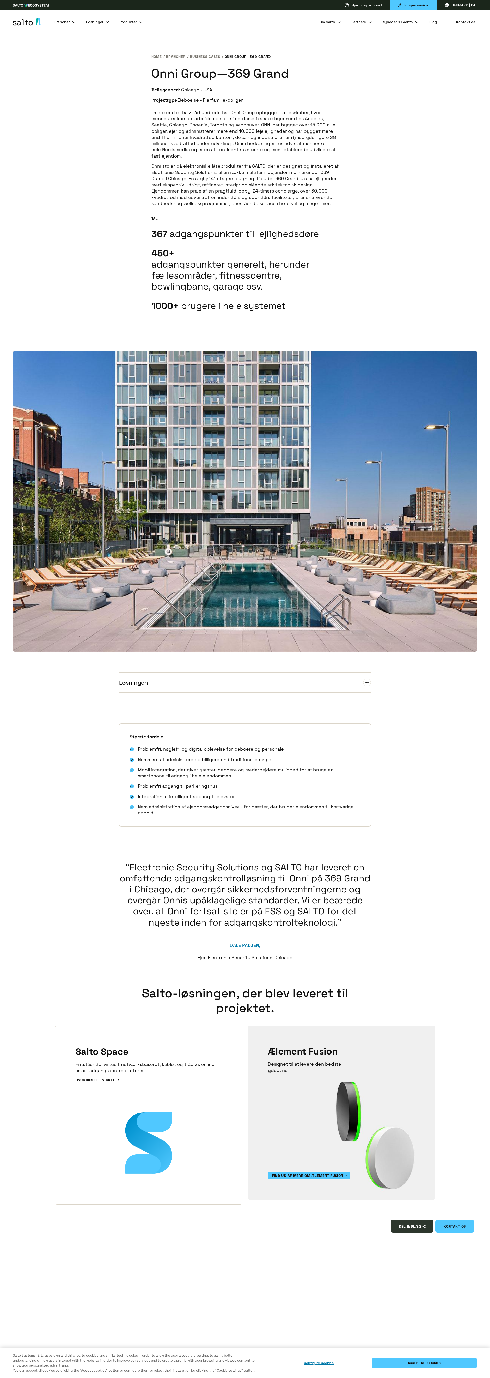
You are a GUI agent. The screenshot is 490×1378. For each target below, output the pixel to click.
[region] (245, 1363)
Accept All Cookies (424, 1363)
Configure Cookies (319, 1363)
